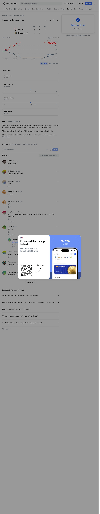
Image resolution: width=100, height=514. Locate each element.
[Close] (78, 237)
